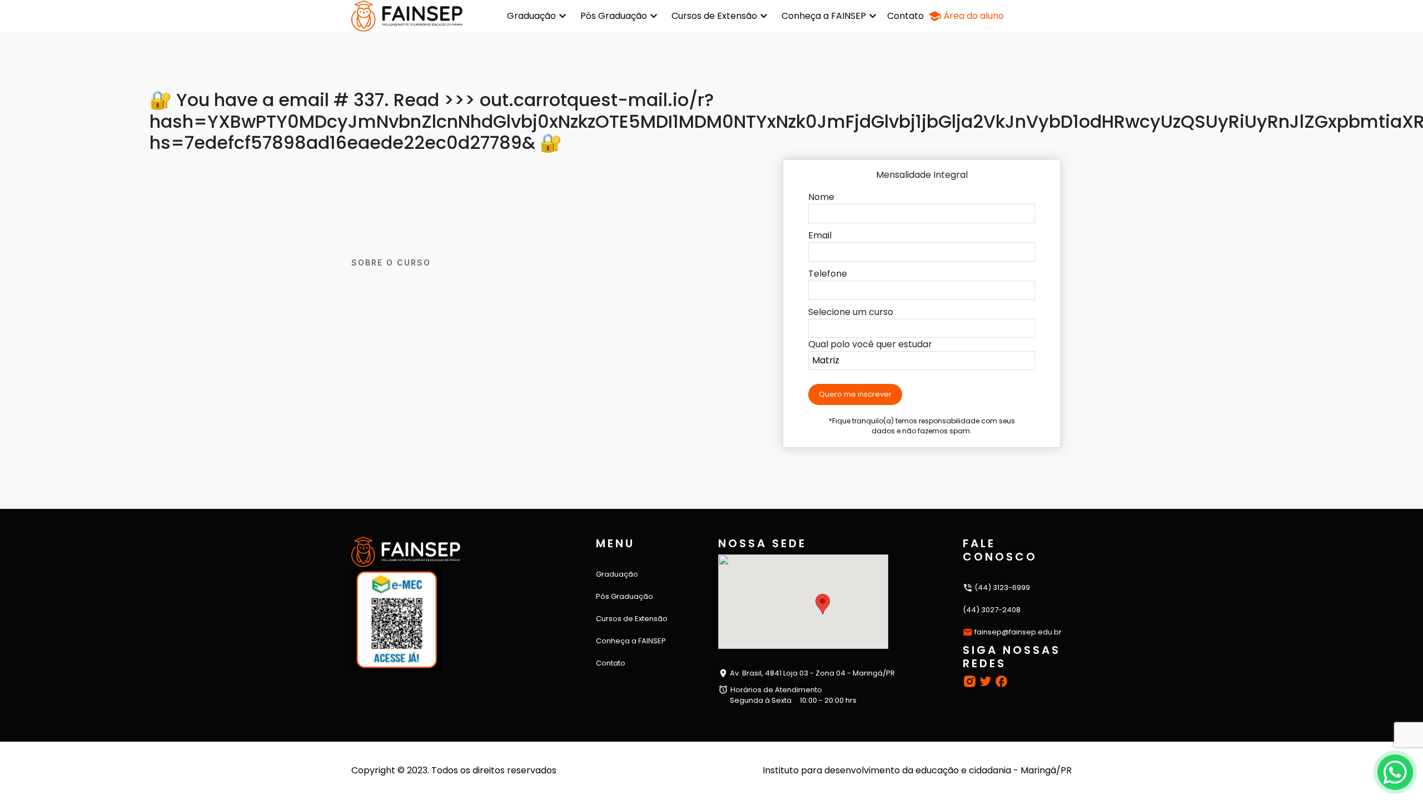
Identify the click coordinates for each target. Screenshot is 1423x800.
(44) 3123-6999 (1001, 587)
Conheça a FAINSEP (824, 15)
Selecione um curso (850, 312)
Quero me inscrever (855, 394)
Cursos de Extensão (714, 15)
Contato (905, 15)
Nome (821, 197)
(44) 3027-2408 (992, 609)
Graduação (531, 15)
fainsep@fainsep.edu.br (1018, 632)
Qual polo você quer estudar (870, 344)
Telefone (827, 273)
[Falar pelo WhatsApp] (1395, 772)
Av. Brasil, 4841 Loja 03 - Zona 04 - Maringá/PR (811, 673)
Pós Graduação (613, 15)
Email (820, 235)
